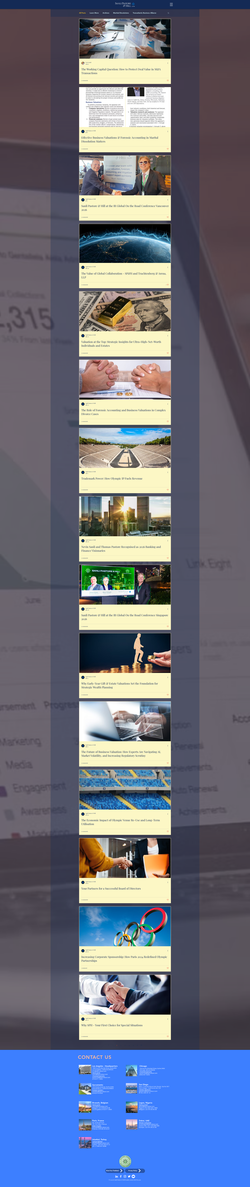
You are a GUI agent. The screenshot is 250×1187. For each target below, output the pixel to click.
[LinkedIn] (116, 1176)
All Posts (82, 13)
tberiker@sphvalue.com (100, 1143)
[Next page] (137, 1045)
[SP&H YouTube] (133, 1176)
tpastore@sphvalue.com (101, 1077)
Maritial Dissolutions (121, 13)
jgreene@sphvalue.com (148, 1091)
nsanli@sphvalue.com (100, 1074)
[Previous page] (112, 1045)
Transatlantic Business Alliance (144, 13)
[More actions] (168, 63)
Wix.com (138, 1180)
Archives (106, 13)
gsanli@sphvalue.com (146, 1106)
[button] (171, 4)
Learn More (94, 13)
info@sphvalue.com (99, 1071)
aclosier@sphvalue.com (100, 1127)
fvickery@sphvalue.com (100, 1091)
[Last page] (141, 1045)
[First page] (108, 1045)
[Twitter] (129, 1176)
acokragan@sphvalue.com (148, 1124)
